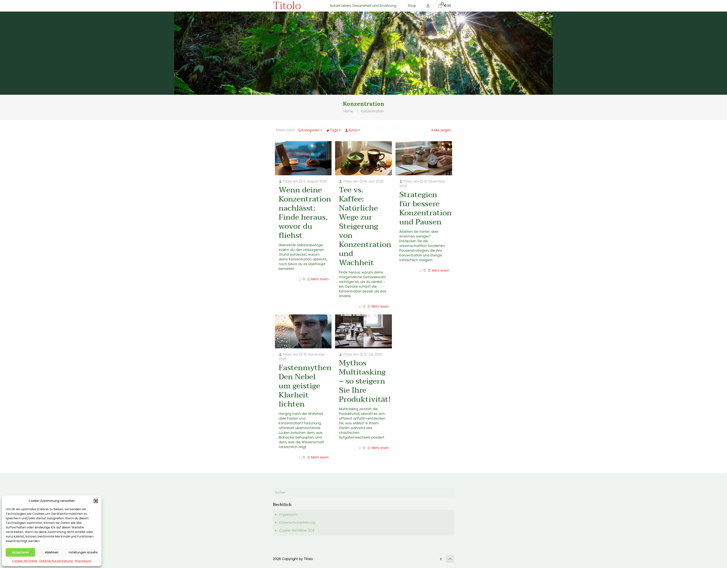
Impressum (83, 561)
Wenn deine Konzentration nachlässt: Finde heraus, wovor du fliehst (305, 212)
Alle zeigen (442, 130)
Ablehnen (52, 552)
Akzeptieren (20, 552)
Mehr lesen (320, 279)
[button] (96, 501)
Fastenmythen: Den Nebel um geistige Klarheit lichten (306, 386)
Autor (353, 130)
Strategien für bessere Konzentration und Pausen (425, 208)
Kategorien (311, 130)
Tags (334, 130)
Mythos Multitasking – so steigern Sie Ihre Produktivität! (365, 381)
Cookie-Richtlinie (24, 561)
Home (348, 111)
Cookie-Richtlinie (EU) (296, 530)
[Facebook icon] (440, 559)
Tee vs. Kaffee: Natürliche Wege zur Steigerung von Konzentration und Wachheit (365, 226)
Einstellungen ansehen (83, 552)
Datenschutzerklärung (56, 561)
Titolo (287, 5)
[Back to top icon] (450, 559)
